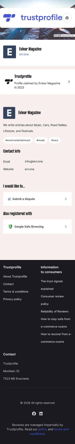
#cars (54, 140)
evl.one (24, 54)
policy (42, 429)
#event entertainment (18, 140)
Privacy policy (12, 299)
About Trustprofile (15, 276)
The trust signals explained (52, 284)
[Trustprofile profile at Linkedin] (41, 413)
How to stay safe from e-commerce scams (55, 322)
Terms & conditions (15, 291)
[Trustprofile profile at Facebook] (34, 413)
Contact (8, 284)
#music (41, 140)
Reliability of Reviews (55, 311)
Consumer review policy (52, 300)
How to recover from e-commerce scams (56, 337)
